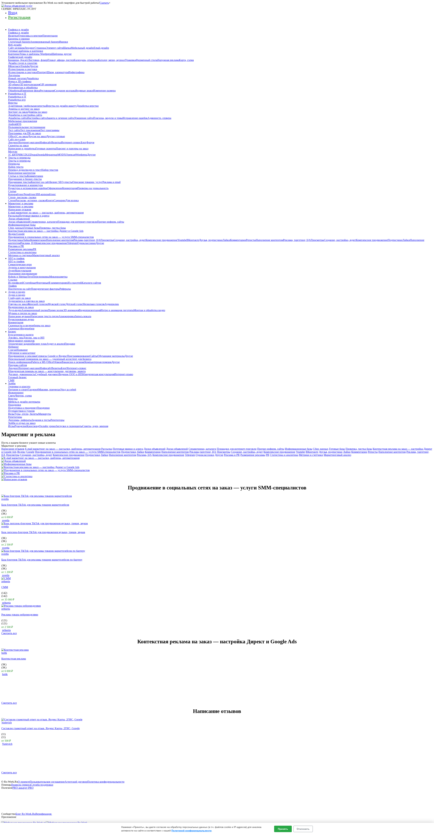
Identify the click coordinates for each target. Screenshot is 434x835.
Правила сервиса (21, 784)
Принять (283, 829)
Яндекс (21, 451)
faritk (4, 652)
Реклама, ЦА (144, 455)
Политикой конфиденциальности (191, 830)
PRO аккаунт (23, 787)
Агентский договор (76, 781)
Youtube (300, 451)
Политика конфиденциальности (105, 781)
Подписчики (128, 451)
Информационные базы (298, 448)
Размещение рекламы (252, 455)
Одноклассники (205, 455)
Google (30, 451)
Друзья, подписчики (330, 451)
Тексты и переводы (19, 157)
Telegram (190, 455)
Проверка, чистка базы (359, 448)
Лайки (140, 451)
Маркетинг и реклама (20, 203)
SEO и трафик (16, 258)
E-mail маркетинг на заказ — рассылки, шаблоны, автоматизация (63, 448)
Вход (12, 12)
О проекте (24, 781)
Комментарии (153, 451)
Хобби (12, 383)
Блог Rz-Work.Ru (25, 813)
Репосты (373, 451)
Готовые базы (337, 448)
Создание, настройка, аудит (247, 451)
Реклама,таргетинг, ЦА (202, 451)
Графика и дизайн (18, 29)
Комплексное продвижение (279, 451)
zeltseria (5, 581)
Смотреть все (9, 633)
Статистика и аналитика (284, 455)
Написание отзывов (12, 448)
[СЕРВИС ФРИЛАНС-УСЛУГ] (17, 5)
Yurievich (6, 722)
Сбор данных (320, 448)
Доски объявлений (154, 448)
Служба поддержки (42, 784)
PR (267, 455)
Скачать (104, 2)
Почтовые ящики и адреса (128, 448)
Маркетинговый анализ (337, 455)
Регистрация (19, 17)
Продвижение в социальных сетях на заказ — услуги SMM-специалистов (78, 451)
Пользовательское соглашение (47, 781)
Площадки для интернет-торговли (237, 448)
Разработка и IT (17, 93)
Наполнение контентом (175, 451)
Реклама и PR (232, 455)
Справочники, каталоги (202, 448)
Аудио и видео (16, 291)
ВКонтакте (312, 451)
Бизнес (12, 331)
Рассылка (106, 448)
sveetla (5, 499)
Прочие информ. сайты (270, 448)
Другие (219, 455)
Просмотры (223, 451)
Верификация (43, 813)
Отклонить (303, 829)
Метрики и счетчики (311, 455)
